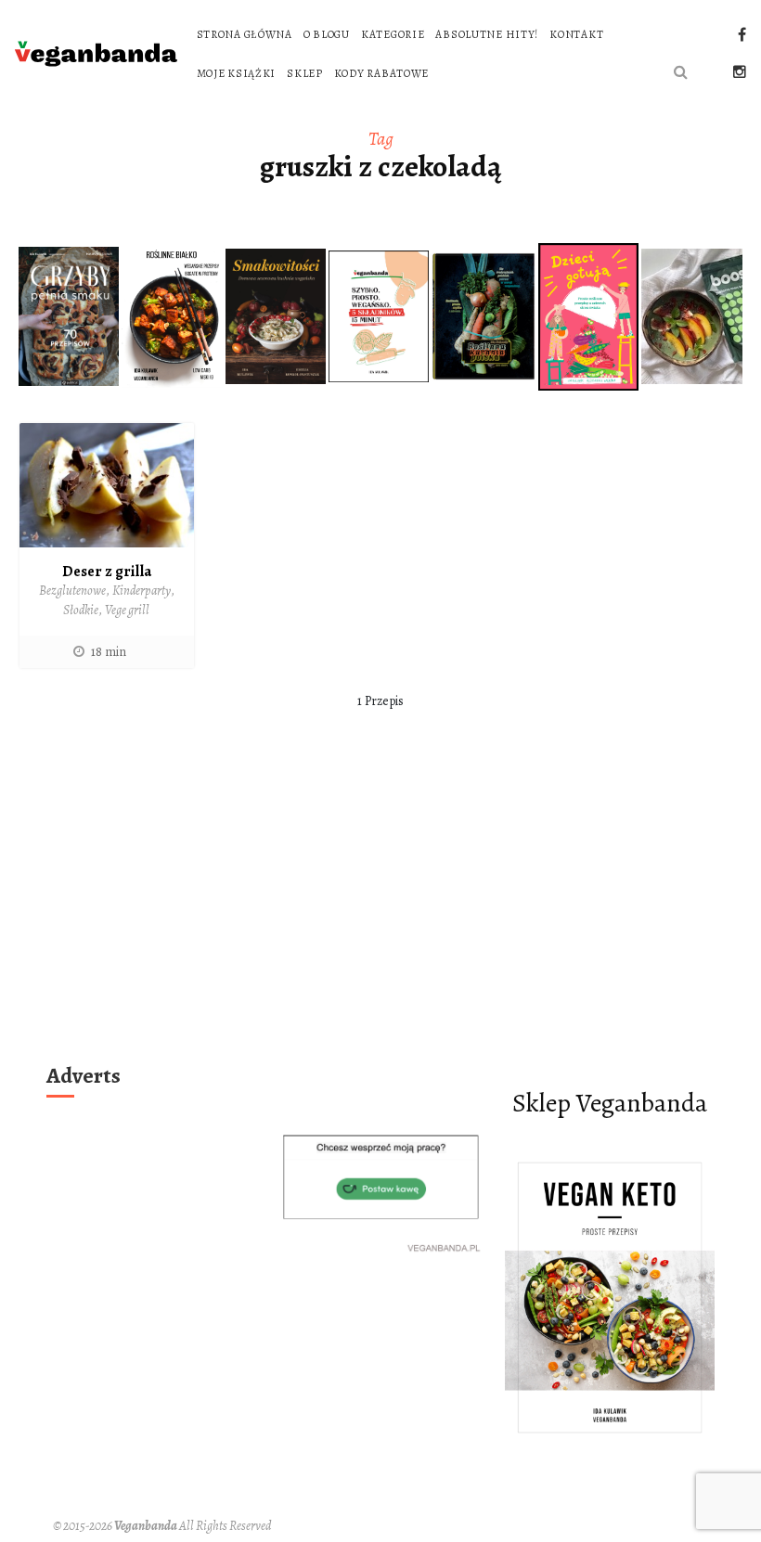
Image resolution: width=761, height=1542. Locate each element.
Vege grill (127, 610)
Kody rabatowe (381, 73)
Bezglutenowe (72, 590)
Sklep (305, 73)
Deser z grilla (106, 571)
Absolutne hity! (486, 34)
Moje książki (237, 73)
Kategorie (392, 34)
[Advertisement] (380, 917)
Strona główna (244, 34)
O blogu (326, 34)
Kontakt (576, 34)
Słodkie (80, 610)
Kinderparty (141, 590)
